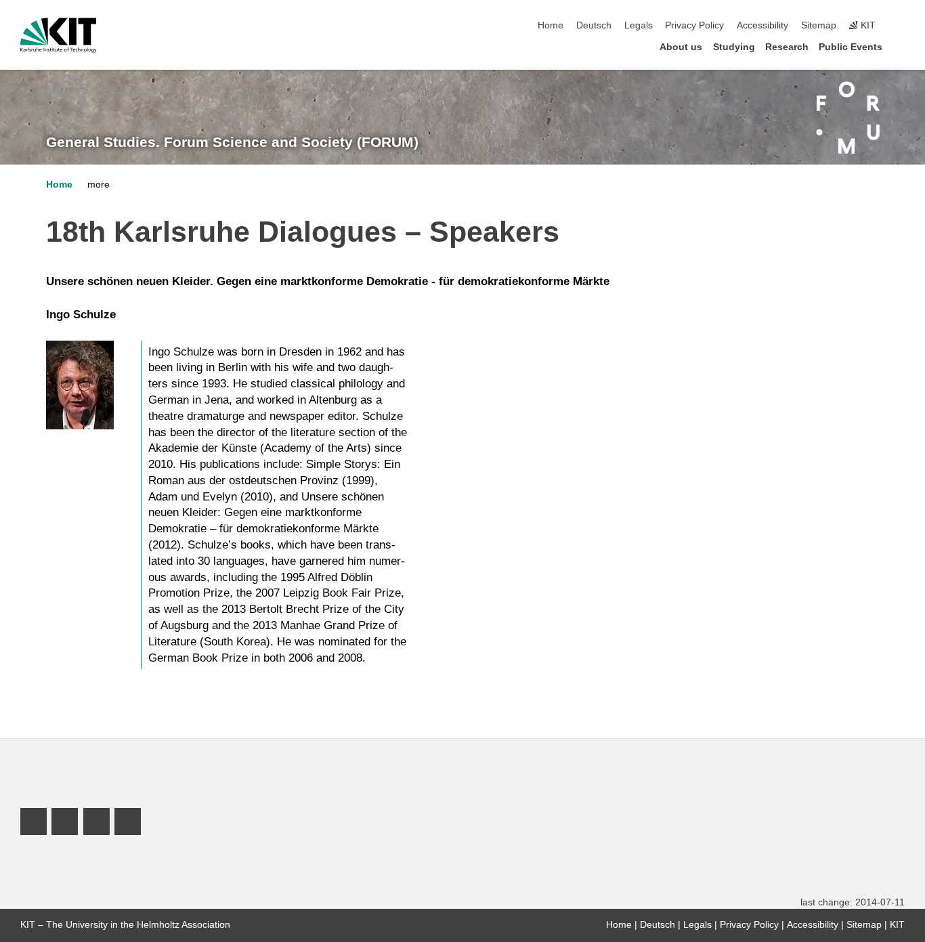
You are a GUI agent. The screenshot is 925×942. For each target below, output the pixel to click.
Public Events (850, 47)
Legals (638, 25)
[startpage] (901, 46)
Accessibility (762, 25)
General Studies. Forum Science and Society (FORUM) (232, 142)
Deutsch (593, 25)
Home (550, 25)
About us (681, 47)
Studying (734, 47)
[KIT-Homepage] (58, 35)
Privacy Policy (694, 25)
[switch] (901, 25)
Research (787, 47)
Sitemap (818, 25)
